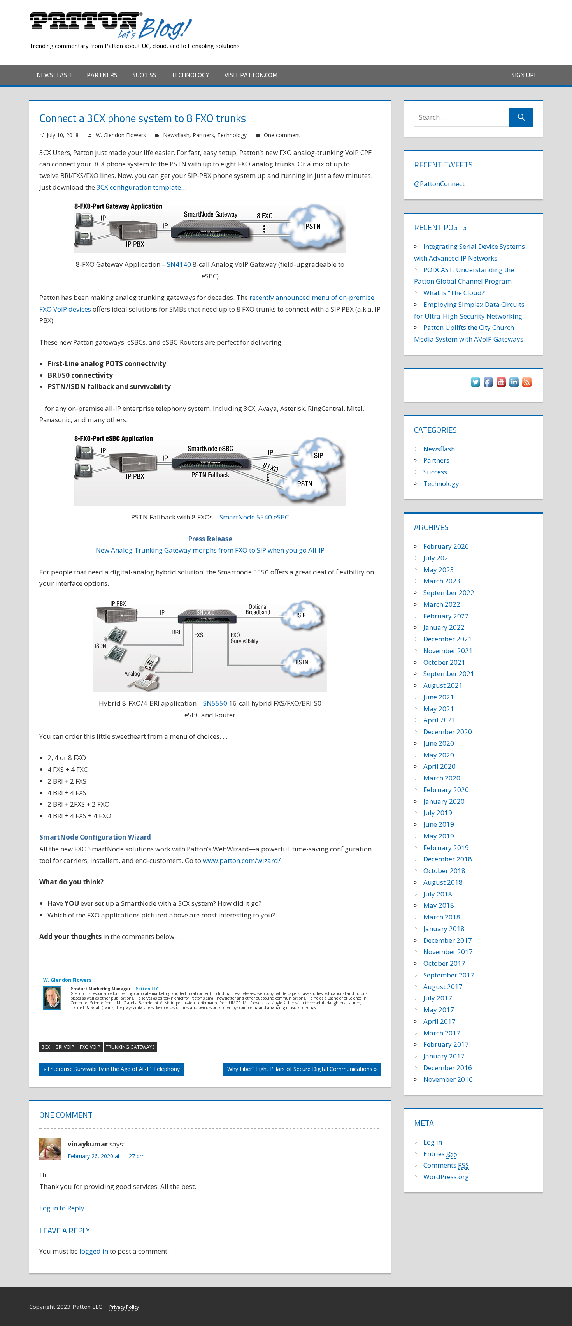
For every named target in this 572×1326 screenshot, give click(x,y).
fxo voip (90, 1047)
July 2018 (437, 893)
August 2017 (443, 986)
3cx (46, 1047)
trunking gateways (130, 1047)
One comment (282, 135)
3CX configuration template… (141, 187)
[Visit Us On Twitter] (475, 385)
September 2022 (448, 592)
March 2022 (441, 604)
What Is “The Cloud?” (455, 292)
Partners (102, 74)
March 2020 (441, 777)
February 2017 (446, 1044)
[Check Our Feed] (526, 385)
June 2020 (438, 743)
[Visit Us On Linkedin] (513, 385)
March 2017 (441, 1032)
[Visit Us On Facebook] (488, 385)
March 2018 (441, 916)
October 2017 (444, 963)
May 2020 (438, 754)
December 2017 (447, 940)
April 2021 (439, 719)
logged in (93, 1251)
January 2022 (444, 627)
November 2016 (448, 1079)
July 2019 (437, 812)
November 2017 (448, 951)
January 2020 (444, 801)
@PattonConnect (439, 183)
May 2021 (438, 708)
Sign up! (523, 74)
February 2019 (446, 847)
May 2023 (438, 569)
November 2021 (448, 650)
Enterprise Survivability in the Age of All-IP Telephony (113, 1070)
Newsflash (54, 74)
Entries (440, 1153)
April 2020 (439, 766)
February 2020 (446, 789)
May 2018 (438, 905)
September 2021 (448, 673)
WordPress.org (446, 1176)
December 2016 (447, 1067)
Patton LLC (147, 988)
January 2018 (444, 928)
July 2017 (437, 997)
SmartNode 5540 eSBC (254, 516)
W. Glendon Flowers (121, 135)
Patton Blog (229, 14)
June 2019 (438, 824)
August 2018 (443, 882)
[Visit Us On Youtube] (501, 385)
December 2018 (447, 858)
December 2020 (447, 731)
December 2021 (447, 638)
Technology (190, 74)
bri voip (65, 1047)
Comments (446, 1164)
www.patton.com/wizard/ (242, 860)
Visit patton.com (251, 74)
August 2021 (443, 685)
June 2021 (438, 696)
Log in (432, 1142)
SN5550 (215, 703)
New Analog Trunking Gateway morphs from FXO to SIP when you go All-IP (210, 550)
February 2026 (446, 546)
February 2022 (446, 615)
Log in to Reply (61, 1207)
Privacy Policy (124, 1307)
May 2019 (438, 835)
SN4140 (179, 264)
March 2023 (441, 580)
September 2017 (448, 974)
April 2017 (439, 1021)
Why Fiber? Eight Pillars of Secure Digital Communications (299, 1070)
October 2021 (444, 662)
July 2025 (437, 557)
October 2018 (444, 870)
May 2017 (438, 1009)
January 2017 (444, 1055)
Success (144, 74)
